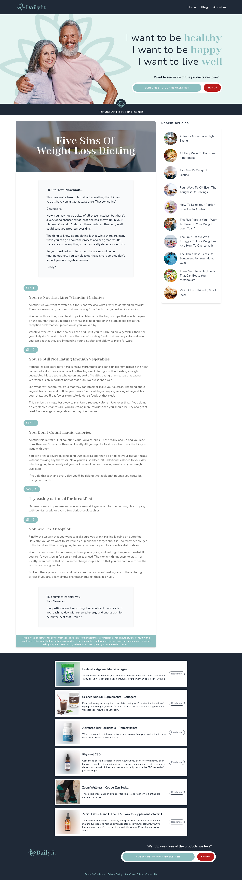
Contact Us (151, 874)
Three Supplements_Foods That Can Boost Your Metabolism (197, 275)
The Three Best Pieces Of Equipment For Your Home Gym (197, 258)
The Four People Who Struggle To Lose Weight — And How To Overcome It (198, 241)
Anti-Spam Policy (134, 874)
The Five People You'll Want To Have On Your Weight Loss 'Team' (198, 224)
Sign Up (212, 87)
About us (219, 7)
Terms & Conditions (95, 874)
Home (192, 7)
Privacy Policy (115, 874)
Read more (177, 673)
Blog (204, 7)
